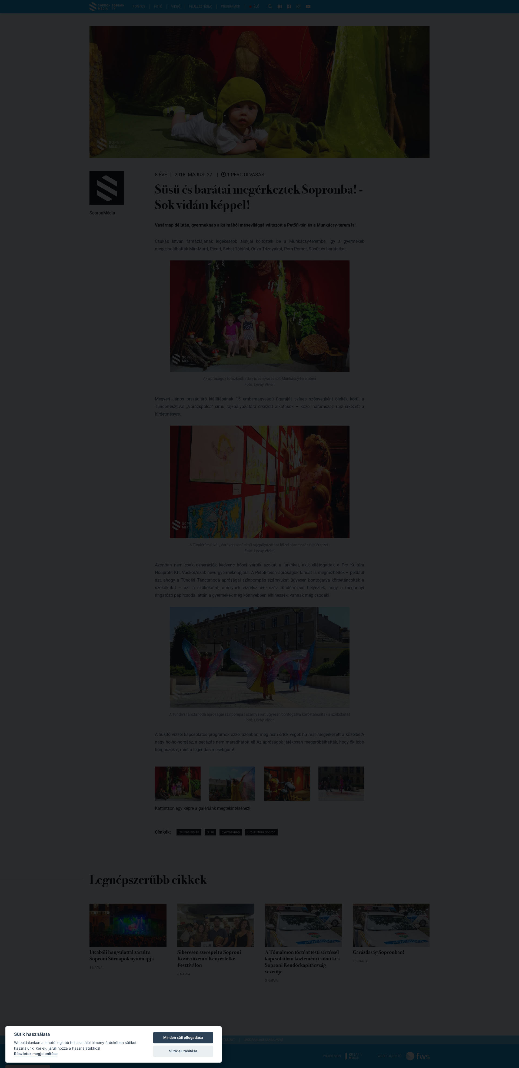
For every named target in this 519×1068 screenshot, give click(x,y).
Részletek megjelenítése (36, 1054)
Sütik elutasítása (183, 1051)
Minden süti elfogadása (183, 1037)
